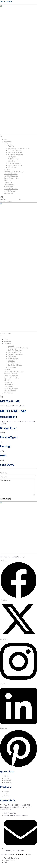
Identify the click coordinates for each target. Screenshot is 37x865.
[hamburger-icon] (1, 136)
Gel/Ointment (13, 159)
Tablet (8, 406)
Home (6, 140)
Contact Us (8, 193)
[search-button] (20, 199)
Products (7, 144)
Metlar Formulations (22, 854)
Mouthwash (12, 167)
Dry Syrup (12, 157)
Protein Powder (14, 163)
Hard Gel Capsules (15, 152)
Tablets (11, 146)
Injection (11, 161)
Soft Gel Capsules (15, 150)
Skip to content (6, 1)
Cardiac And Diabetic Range (18, 148)
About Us (7, 142)
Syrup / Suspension (15, 154)
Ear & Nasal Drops (15, 165)
